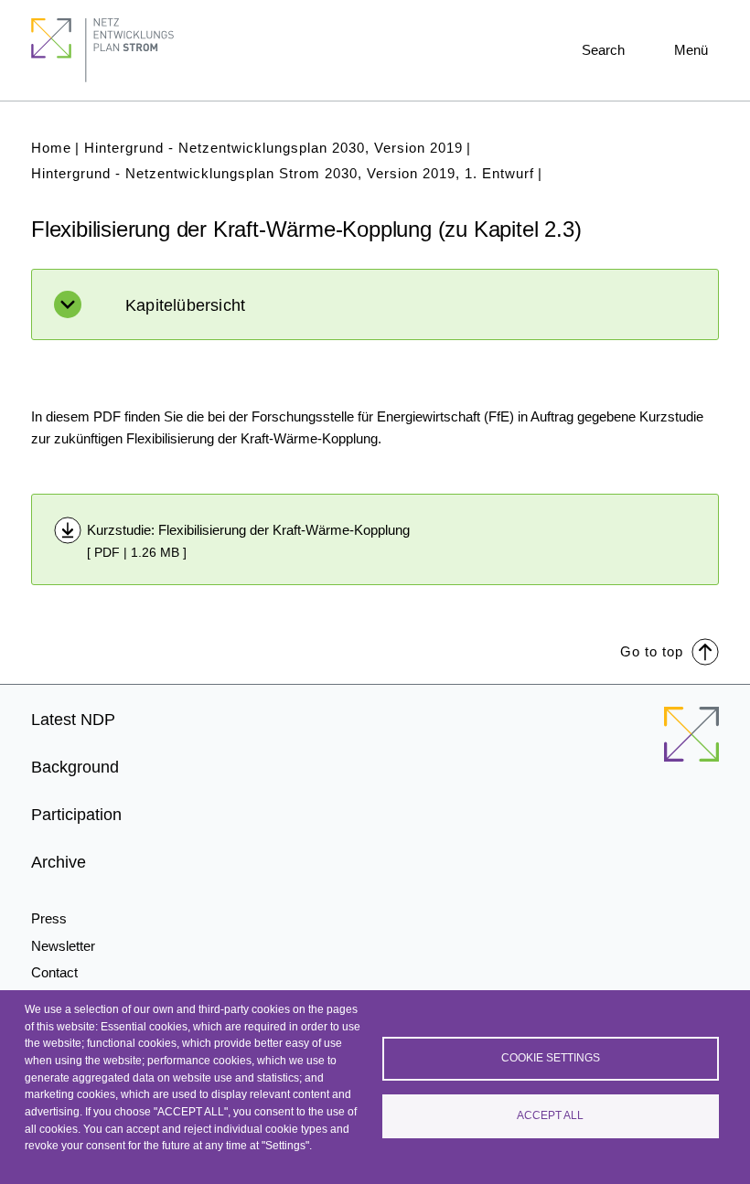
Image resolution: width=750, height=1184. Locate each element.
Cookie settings (550, 1057)
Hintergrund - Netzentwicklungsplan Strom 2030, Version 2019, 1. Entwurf (282, 173)
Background (75, 767)
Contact (54, 972)
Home (51, 147)
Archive (58, 862)
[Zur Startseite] (691, 745)
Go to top (651, 651)
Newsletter (63, 946)
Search (603, 50)
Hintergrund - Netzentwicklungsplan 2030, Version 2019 (273, 147)
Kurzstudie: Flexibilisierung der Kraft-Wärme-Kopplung (248, 530)
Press (49, 918)
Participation (76, 814)
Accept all (550, 1115)
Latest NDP (73, 719)
